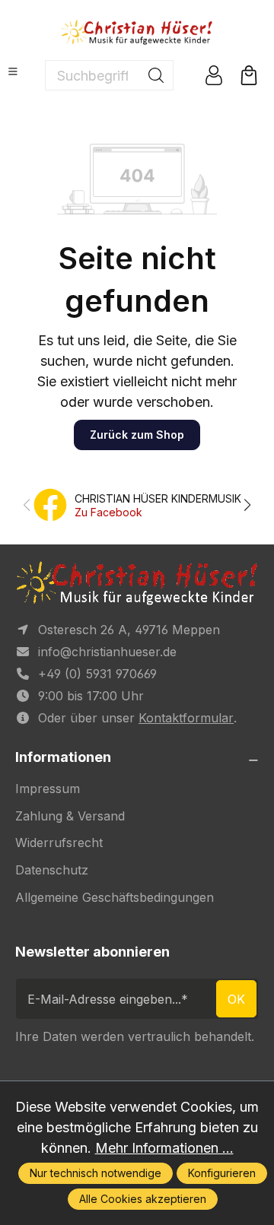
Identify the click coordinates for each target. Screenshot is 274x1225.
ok (236, 999)
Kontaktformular (186, 717)
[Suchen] (156, 75)
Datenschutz (51, 869)
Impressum (47, 788)
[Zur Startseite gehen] (137, 32)
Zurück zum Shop (137, 434)
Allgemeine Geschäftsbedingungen (114, 897)
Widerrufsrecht (59, 842)
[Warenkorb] (249, 75)
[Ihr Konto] (214, 75)
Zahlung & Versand (70, 816)
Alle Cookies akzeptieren (142, 1198)
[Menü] (13, 71)
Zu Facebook (108, 512)
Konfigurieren (222, 1172)
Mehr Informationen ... (164, 1148)
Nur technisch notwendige (95, 1172)
